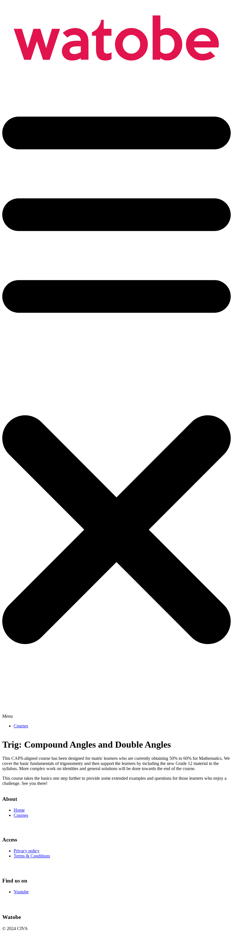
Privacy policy (26, 850)
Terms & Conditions (32, 855)
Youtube (21, 891)
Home (19, 810)
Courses (21, 725)
